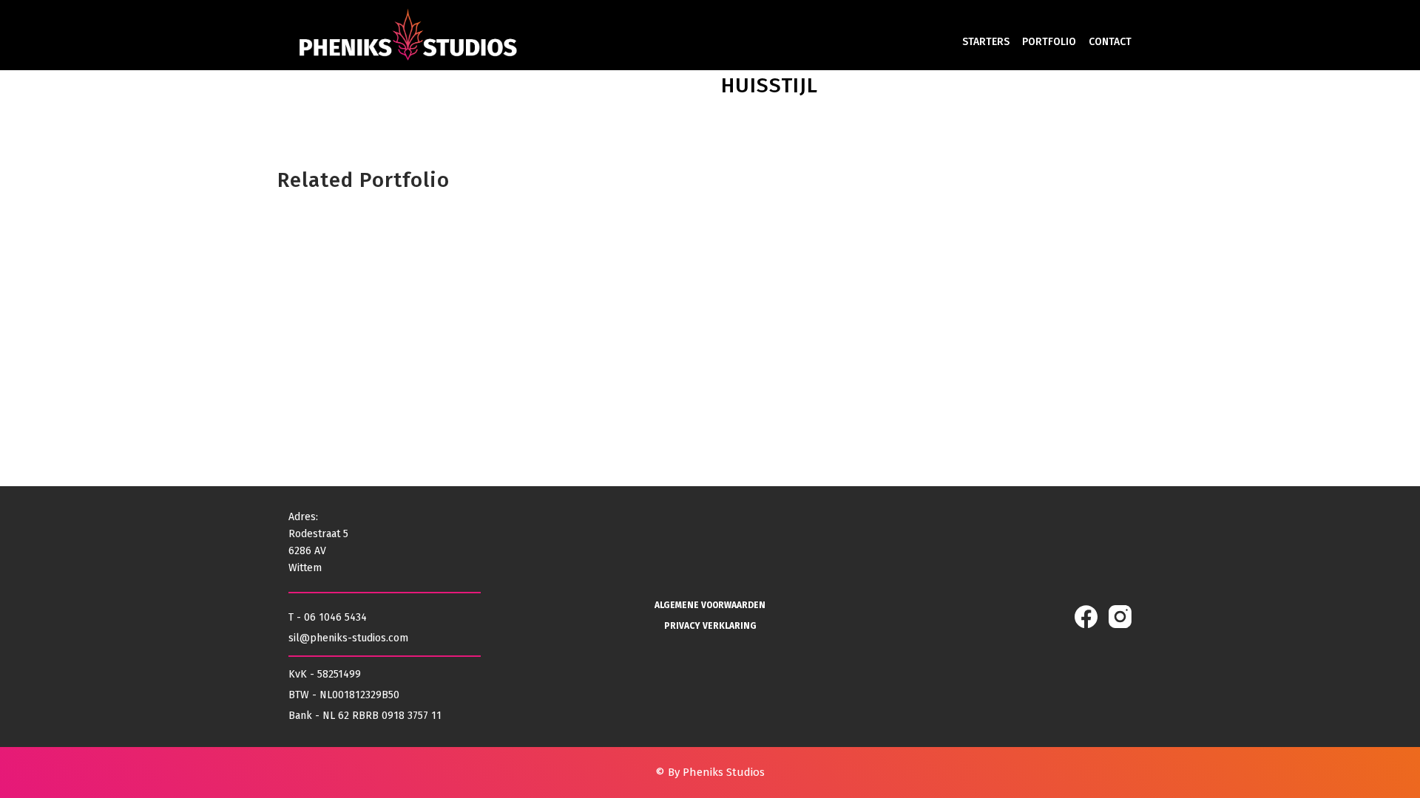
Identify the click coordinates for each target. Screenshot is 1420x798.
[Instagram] (1120, 616)
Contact (1110, 41)
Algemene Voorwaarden (710, 605)
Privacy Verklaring (710, 626)
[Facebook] (1086, 616)
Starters (986, 41)
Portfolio (1049, 41)
